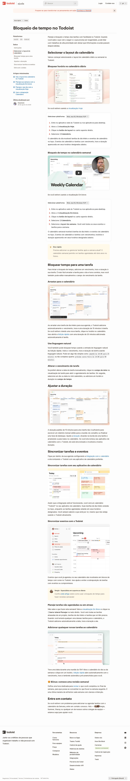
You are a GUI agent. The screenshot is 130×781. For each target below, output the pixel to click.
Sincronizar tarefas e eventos (24, 64)
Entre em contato (20, 68)
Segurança (6, 778)
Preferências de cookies (31, 778)
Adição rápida (63, 334)
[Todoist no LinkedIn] (125, 738)
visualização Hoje (75, 108)
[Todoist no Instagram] (125, 743)
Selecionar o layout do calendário (22, 52)
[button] (79, 86)
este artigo (65, 594)
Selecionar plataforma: (56, 116)
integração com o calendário (97, 456)
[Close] (114, 10)
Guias (26, 20)
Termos (21, 778)
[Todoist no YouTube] (125, 733)
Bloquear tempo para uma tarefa (23, 57)
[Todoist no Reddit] (125, 748)
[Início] (9, 3)
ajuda (21, 3)
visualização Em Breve (92, 609)
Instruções (18, 48)
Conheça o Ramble (84, 10)
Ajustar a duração (20, 61)
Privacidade (13, 778)
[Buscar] (75, 3)
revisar (76, 686)
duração (76, 436)
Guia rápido (17, 20)
